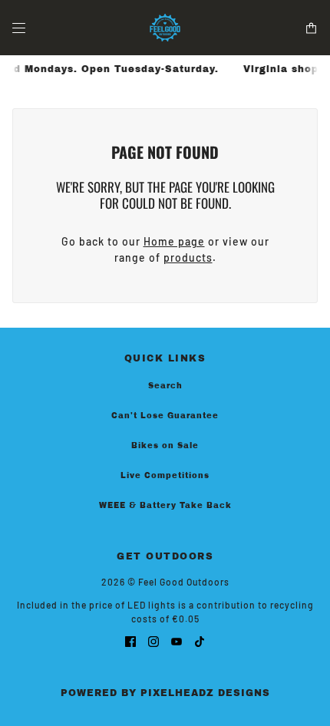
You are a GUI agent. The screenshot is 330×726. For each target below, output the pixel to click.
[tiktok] (199, 640)
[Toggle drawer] (18, 28)
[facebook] (130, 640)
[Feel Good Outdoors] (165, 27)
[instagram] (153, 640)
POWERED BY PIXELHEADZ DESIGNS (165, 693)
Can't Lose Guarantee (165, 415)
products (188, 257)
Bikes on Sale (165, 445)
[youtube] (176, 640)
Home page (174, 241)
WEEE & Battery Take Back (165, 505)
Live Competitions (165, 475)
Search (165, 385)
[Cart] (311, 28)
